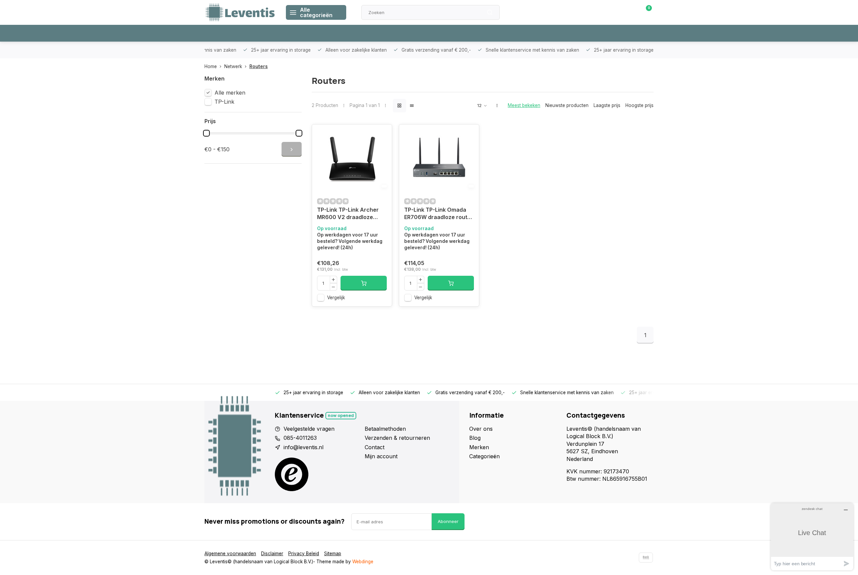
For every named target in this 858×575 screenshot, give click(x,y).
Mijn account (381, 456)
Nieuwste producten (567, 105)
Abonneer (448, 521)
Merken (479, 447)
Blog (475, 437)
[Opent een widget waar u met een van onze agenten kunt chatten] (812, 537)
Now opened (341, 415)
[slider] (206, 133)
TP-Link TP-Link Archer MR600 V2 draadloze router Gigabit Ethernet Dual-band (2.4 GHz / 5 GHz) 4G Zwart (348, 214)
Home (210, 66)
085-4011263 (300, 437)
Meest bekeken (524, 105)
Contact (374, 447)
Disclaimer (272, 553)
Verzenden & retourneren (397, 437)
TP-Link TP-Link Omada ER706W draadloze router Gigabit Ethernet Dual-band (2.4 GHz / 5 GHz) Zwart (438, 214)
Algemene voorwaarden (230, 553)
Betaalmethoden (385, 428)
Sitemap (332, 553)
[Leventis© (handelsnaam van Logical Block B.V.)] (240, 12)
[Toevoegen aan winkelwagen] (364, 283)
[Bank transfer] (646, 558)
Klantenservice (577, 12)
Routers (258, 66)
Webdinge (362, 561)
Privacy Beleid (303, 553)
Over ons (481, 428)
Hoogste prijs (639, 105)
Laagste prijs (607, 105)
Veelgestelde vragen (309, 428)
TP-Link (224, 101)
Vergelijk (336, 297)
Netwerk (233, 66)
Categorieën (484, 456)
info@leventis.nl (303, 447)
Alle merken (229, 92)
